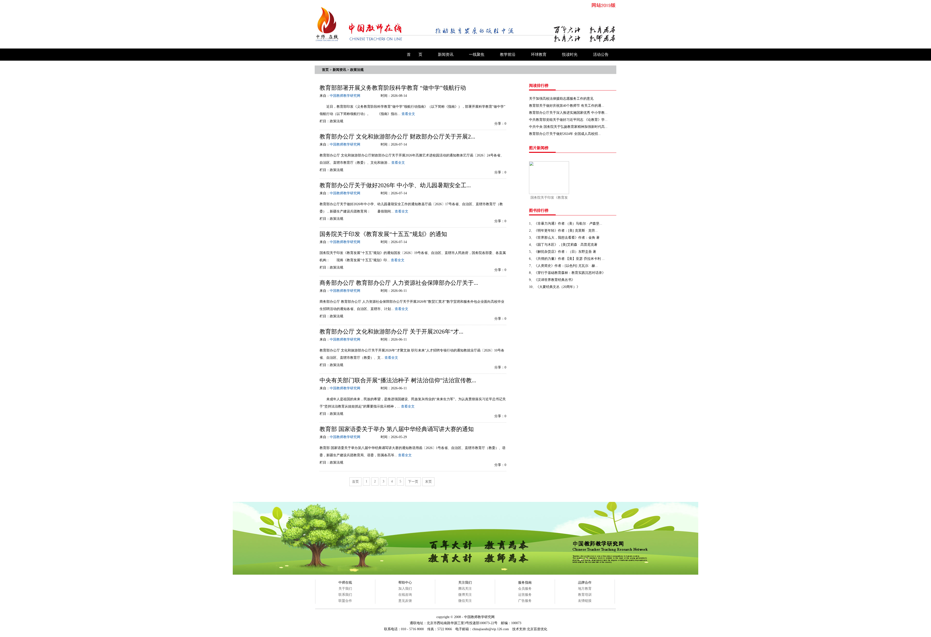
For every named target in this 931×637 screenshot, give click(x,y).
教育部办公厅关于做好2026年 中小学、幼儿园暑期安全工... (395, 185)
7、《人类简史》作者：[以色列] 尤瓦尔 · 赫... (563, 266)
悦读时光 (570, 54)
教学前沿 (507, 54)
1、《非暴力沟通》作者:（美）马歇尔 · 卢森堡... (565, 223)
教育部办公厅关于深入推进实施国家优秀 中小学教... (568, 112)
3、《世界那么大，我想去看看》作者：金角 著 (564, 237)
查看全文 (408, 114)
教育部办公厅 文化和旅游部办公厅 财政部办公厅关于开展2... (397, 136)
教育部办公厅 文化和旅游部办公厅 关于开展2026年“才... (391, 331)
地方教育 (585, 588)
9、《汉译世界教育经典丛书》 (552, 280)
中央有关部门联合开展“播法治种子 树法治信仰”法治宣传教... (398, 380)
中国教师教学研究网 (345, 96)
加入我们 (405, 588)
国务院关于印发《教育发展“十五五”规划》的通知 (383, 234)
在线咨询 (405, 594)
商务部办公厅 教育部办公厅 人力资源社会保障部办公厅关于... (399, 283)
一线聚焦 (476, 54)
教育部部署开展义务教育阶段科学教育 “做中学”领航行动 (393, 88)
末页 (428, 481)
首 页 (414, 54)
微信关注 (465, 601)
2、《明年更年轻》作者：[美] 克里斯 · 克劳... (563, 230)
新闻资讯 (445, 54)
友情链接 (585, 601)
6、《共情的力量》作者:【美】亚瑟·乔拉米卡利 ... (567, 259)
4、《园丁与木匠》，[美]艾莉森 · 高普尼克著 (563, 244)
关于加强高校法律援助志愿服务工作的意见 (561, 98)
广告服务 (525, 601)
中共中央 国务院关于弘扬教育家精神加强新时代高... (568, 127)
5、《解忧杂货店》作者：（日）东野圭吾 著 (562, 251)
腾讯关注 (465, 588)
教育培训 (585, 594)
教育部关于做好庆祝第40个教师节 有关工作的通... (566, 105)
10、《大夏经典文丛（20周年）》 (554, 287)
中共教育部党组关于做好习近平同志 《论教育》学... (568, 120)
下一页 (413, 481)
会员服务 (525, 588)
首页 (325, 70)
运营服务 (525, 594)
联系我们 (345, 594)
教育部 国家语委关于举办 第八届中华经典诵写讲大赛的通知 (397, 429)
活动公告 (601, 54)
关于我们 (345, 588)
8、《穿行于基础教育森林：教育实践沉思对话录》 (567, 273)
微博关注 (465, 594)
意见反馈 (405, 601)
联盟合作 (345, 601)
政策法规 (357, 70)
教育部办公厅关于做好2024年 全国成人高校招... (565, 134)
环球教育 (538, 54)
